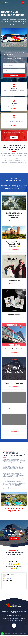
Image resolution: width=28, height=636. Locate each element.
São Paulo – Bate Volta (14, 383)
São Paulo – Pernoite (14, 349)
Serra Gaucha (14, 280)
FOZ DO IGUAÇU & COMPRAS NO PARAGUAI (14, 215)
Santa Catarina (14, 315)
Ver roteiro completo (14, 220)
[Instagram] (14, 625)
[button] (23, 2)
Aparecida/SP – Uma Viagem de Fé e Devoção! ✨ (14, 244)
